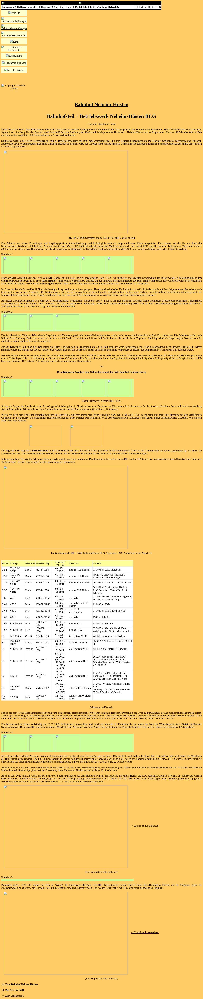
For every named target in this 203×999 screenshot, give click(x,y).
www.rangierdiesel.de (175, 450)
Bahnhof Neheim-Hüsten (101, 104)
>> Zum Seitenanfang (13, 995)
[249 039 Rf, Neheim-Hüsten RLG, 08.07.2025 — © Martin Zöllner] (66, 932)
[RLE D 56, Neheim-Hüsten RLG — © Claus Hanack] (66, 232)
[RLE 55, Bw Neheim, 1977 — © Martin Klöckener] (45, 445)
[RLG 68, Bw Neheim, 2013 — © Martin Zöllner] (86, 445)
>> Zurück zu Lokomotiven (145, 826)
